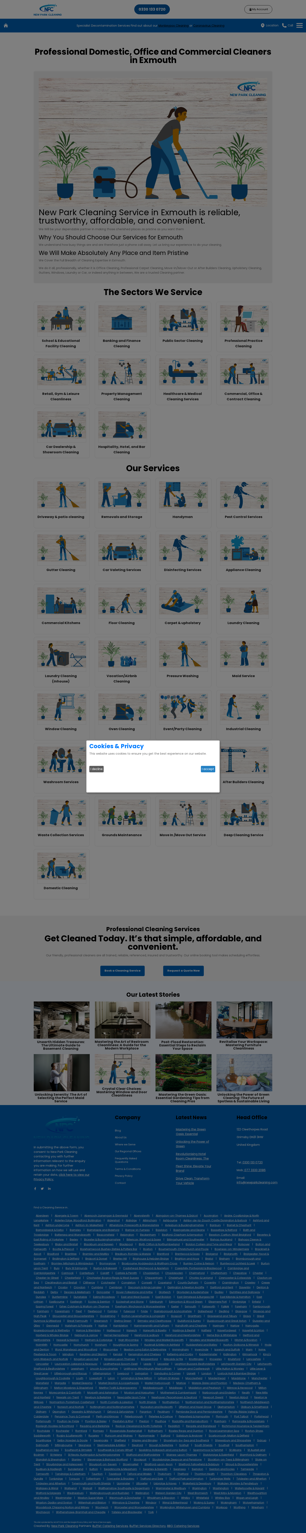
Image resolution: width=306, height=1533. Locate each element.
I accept (208, 769)
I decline (97, 769)
